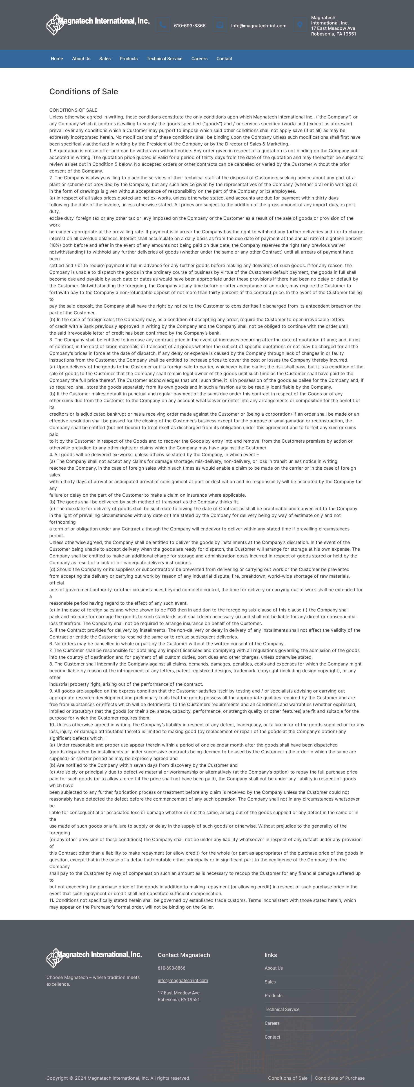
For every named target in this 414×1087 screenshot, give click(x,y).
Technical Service (164, 58)
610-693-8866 (190, 25)
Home (57, 58)
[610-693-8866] (163, 25)
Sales (105, 58)
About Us (81, 58)
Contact (224, 58)
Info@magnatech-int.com (258, 25)
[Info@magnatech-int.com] (220, 25)
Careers (200, 58)
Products (129, 58)
